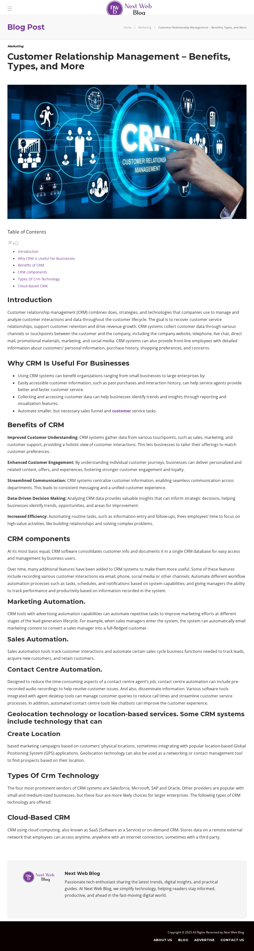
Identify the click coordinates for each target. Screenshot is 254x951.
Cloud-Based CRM (33, 286)
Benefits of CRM (31, 265)
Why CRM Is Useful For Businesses (46, 258)
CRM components (32, 272)
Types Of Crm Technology (39, 279)
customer (121, 411)
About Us (163, 940)
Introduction (28, 251)
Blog (183, 940)
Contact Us (232, 940)
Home (127, 27)
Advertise (204, 940)
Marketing (144, 27)
